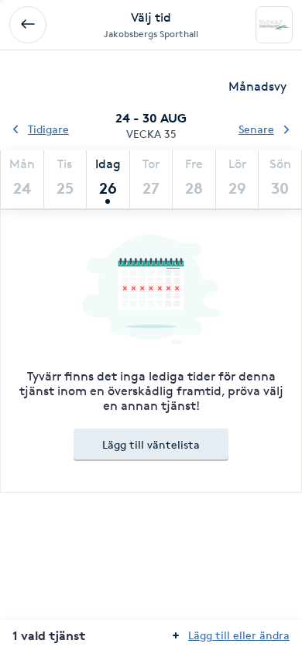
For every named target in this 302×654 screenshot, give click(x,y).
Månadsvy (257, 86)
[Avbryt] (27, 24)
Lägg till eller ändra (239, 635)
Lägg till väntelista (151, 444)
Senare (256, 129)
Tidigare (48, 129)
